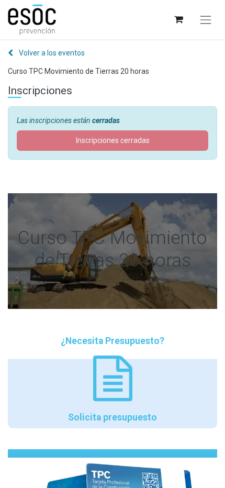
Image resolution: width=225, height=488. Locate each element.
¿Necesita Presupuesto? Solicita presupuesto (112, 379)
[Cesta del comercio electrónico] (178, 19)
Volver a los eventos (51, 53)
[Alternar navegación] (205, 20)
